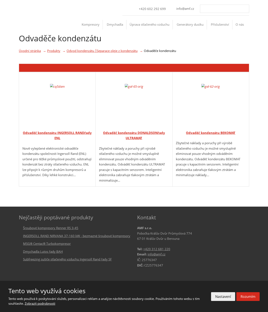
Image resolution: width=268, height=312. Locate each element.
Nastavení (223, 296)
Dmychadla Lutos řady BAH (43, 251)
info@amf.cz (156, 254)
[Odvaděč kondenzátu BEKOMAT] (211, 101)
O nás (240, 24)
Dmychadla (115, 24)
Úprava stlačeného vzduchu (149, 24)
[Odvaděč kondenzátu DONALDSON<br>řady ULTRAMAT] (134, 101)
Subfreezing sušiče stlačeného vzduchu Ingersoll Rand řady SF (67, 259)
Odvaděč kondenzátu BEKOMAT (210, 133)
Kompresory (90, 24)
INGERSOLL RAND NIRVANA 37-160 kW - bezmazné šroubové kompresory (76, 236)
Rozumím (248, 296)
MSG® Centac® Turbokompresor (47, 243)
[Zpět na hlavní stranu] (36, 27)
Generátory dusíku (190, 24)
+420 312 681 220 (156, 249)
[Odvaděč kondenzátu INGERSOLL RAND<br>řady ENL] (57, 101)
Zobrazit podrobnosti (40, 303)
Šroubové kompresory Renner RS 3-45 (50, 228)
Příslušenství (220, 24)
